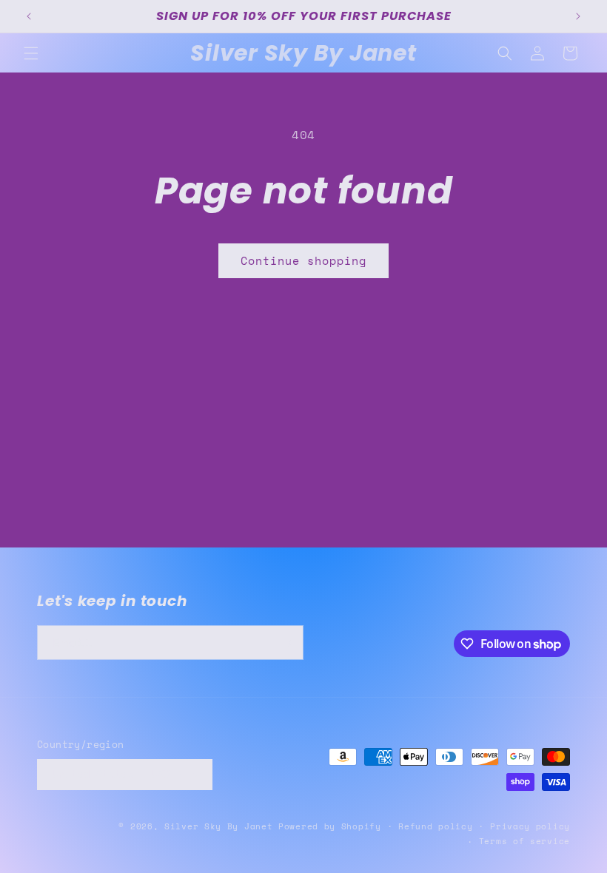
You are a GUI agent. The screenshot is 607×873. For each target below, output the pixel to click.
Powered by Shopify (329, 826)
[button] (31, 53)
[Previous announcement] (29, 16)
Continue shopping (303, 260)
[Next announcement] (578, 16)
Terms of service (524, 841)
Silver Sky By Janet (218, 826)
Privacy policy (530, 826)
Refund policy (435, 826)
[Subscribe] (286, 642)
